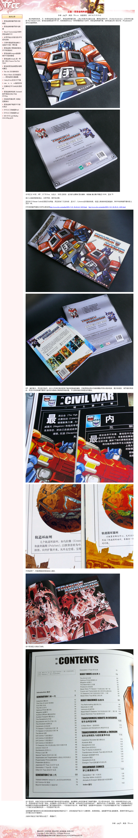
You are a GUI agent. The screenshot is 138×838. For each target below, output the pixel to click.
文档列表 (48, 831)
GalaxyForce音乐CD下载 (12, 80)
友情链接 (63, 831)
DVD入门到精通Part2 (11, 113)
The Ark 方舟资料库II (11, 72)
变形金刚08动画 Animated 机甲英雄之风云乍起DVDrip (12, 94)
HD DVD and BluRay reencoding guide (10, 117)
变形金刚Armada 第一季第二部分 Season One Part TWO (11, 61)
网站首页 (40, 831)
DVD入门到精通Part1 (11, 110)
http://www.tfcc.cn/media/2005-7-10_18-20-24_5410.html (68, 207)
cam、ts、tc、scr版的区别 (13, 83)
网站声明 (55, 831)
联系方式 (70, 831)
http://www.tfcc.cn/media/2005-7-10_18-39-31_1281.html (107, 207)
